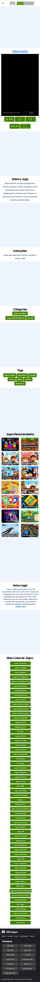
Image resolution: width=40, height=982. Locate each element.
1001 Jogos (20, 904)
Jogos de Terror (20, 727)
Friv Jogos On (10, 968)
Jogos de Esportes (20, 863)
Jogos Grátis (20, 922)
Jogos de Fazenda (20, 836)
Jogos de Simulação (20, 795)
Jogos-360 (27, 950)
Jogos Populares (20, 672)
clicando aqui (20, 607)
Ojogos (20, 800)
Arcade (30, 318)
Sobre (4, 936)
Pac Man (20, 731)
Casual (12, 379)
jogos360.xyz (27, 968)
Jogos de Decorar (20, 900)
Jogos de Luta (20, 781)
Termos (31, 936)
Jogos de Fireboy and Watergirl (20, 891)
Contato (10, 936)
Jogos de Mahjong (20, 854)
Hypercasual (10, 375)
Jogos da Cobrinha (20, 850)
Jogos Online (20, 918)
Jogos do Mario (20, 313)
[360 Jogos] (22, 3)
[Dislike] (31, 119)
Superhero (20, 383)
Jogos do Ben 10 (20, 881)
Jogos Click (27, 964)
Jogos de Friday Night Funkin (20, 681)
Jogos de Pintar (20, 736)
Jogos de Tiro (20, 841)
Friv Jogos (20, 763)
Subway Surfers (20, 804)
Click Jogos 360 (27, 959)
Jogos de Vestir (20, 818)
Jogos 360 (20, 831)
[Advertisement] (20, 27)
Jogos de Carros (20, 777)
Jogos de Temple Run (20, 718)
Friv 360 (27, 955)
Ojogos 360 (10, 959)
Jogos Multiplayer (20, 690)
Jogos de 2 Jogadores (20, 677)
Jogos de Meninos (20, 868)
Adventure (22, 375)
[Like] (20, 119)
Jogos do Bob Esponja (20, 709)
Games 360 (10, 955)
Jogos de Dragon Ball (20, 754)
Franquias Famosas (20, 695)
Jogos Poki (20, 859)
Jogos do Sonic (20, 700)
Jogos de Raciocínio (20, 822)
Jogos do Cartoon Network (20, 809)
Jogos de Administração (20, 713)
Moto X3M (20, 786)
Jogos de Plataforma (16, 318)
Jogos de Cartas (20, 872)
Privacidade (24, 936)
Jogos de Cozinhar (20, 663)
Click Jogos (20, 886)
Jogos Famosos (20, 750)
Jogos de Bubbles (20, 668)
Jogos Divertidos (20, 813)
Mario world (20, 51)
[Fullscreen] (25, 126)
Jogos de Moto (20, 827)
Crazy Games (20, 759)
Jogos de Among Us (20, 686)
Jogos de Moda (20, 909)
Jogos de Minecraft (20, 845)
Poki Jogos (10, 964)
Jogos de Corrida (20, 877)
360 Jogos (10, 946)
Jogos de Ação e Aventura (20, 895)
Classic (28, 379)
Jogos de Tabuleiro (20, 768)
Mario (19, 379)
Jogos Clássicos (20, 722)
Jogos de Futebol (20, 740)
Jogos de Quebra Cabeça (20, 704)
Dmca (16, 936)
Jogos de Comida (20, 791)
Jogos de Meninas (20, 772)
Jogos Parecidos (10, 973)
